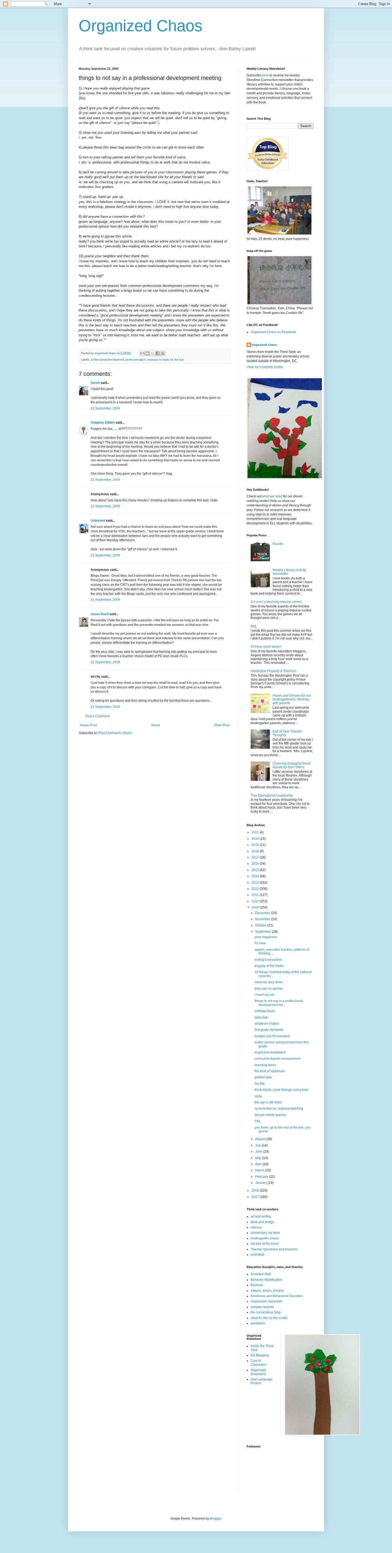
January (261, 1183)
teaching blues (265, 1065)
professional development (107, 359)
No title (260, 1084)
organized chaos (264, 345)
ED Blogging (260, 1355)
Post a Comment (97, 716)
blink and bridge (262, 1222)
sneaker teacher (262, 1307)
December (263, 913)
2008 (255, 1190)
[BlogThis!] (147, 353)
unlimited (257, 1255)
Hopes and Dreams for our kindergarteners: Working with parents (292, 699)
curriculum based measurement (278, 1058)
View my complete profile (265, 367)
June (259, 1151)
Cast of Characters (259, 1362)
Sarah (95, 383)
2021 (255, 832)
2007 (255, 1197)
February (262, 1177)
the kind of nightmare (270, 1071)
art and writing (261, 1216)
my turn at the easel (265, 1244)
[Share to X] (152, 353)
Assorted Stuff (261, 1274)
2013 (255, 882)
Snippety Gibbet (103, 422)
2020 (255, 839)
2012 (255, 889)
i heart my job (264, 995)
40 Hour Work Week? (266, 647)
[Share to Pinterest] (162, 353)
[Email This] (142, 353)
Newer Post (88, 725)
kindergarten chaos (265, 1238)
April (259, 1164)
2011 (255, 895)
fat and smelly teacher (270, 1115)
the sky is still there (268, 1102)
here (265, 75)
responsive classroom (266, 1301)
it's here (260, 943)
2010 (255, 901)
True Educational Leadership (272, 795)
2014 (255, 876)
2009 (255, 907)
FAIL (254, 626)
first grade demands (269, 1030)
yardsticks (258, 1323)
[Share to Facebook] (157, 353)
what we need (272, 496)
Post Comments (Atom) (115, 733)
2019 (255, 845)
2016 (255, 863)
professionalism (136, 359)
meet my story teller (269, 982)
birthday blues (265, 1011)
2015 (255, 870)
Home (155, 725)
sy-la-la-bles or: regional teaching (279, 1108)
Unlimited (98, 520)
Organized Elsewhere (258, 1372)
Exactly (278, 544)
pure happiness (266, 937)
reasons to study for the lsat (165, 359)
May (258, 1158)
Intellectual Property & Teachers (274, 671)
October (261, 925)
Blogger (215, 1518)
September (263, 932)
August (260, 1139)
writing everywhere (268, 960)
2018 (255, 851)
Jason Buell (100, 614)
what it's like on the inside (269, 1318)
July (258, 1145)
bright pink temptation (270, 1052)
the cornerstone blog (266, 1312)
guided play (263, 1077)
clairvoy (256, 1227)
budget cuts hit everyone (272, 1036)
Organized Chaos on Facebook (273, 332)
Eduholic (257, 1285)
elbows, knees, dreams (267, 1291)
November (263, 919)
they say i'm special (269, 988)
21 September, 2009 (105, 408)
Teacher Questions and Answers (274, 1249)
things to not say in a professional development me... (279, 1002)
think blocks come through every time (281, 1090)
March (260, 1170)
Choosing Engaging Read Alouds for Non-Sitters (291, 765)
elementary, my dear (265, 1233)
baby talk (261, 1017)
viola (258, 1096)
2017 (255, 857)
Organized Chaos (140, 26)
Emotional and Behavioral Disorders (277, 1296)
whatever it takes (267, 1023)
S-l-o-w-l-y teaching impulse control (276, 602)
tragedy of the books (269, 966)
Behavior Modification (266, 1280)
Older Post (221, 725)
